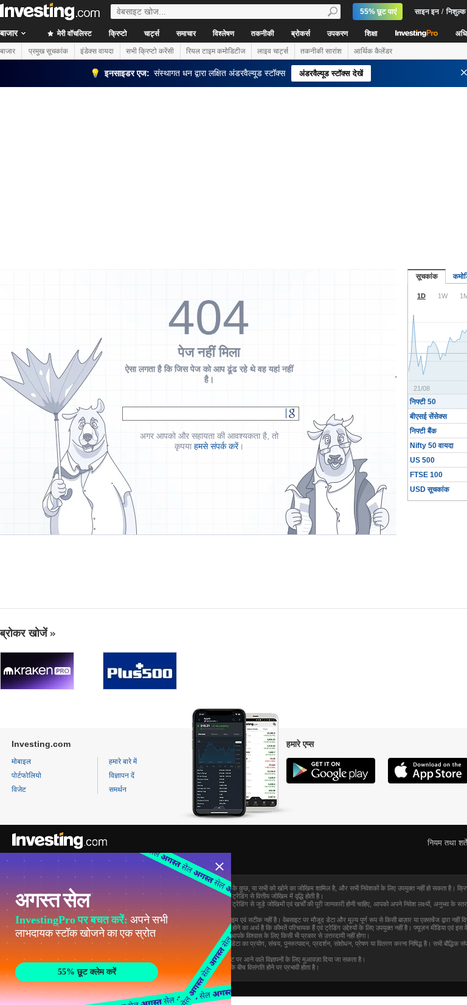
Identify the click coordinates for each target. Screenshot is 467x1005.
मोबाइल (21, 761)
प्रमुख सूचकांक (48, 51)
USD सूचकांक (429, 489)
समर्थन (117, 789)
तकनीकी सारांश (321, 51)
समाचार (186, 33)
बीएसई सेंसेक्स (428, 416)
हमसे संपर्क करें (216, 446)
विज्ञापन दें (121, 775)
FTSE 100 (426, 475)
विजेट (19, 789)
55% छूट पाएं (378, 11)
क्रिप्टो (118, 33)
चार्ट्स (151, 33)
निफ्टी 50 (423, 401)
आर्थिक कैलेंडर (373, 51)
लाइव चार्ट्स (272, 51)
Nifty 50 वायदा (432, 445)
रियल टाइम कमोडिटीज (215, 51)
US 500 (422, 460)
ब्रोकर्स (300, 33)
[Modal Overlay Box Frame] (115, 929)
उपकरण (337, 33)
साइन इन (427, 11)
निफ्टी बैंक (423, 431)
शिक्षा (371, 33)
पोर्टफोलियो (26, 775)
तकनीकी (262, 33)
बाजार (7, 51)
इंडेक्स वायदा (97, 51)
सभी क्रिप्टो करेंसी (150, 51)
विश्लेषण (223, 33)
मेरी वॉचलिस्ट (73, 33)
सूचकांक (427, 276)
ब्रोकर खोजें (23, 633)
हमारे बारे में (123, 761)
